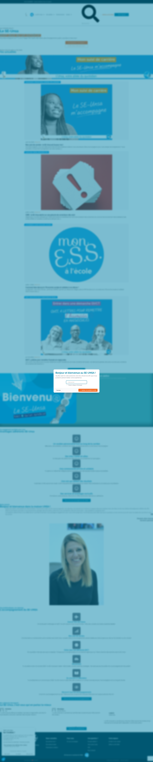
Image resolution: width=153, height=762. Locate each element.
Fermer (58, 390)
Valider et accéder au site (88, 390)
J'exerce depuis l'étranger (75, 385)
